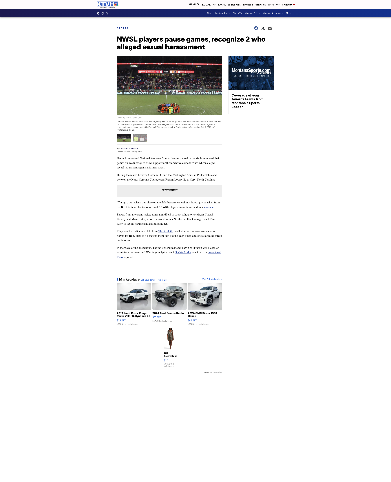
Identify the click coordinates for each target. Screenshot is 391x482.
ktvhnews (103, 13)
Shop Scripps (264, 4)
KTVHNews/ (99, 13)
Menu (193, 4)
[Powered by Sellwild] (217, 372)
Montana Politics (252, 13)
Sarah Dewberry (129, 148)
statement (209, 207)
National (219, 4)
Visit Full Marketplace (212, 279)
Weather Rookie (222, 13)
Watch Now (284, 4)
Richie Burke (183, 252)
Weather (234, 4)
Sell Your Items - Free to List (154, 280)
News (209, 13)
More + (289, 13)
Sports (248, 4)
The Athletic (165, 231)
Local (206, 4)
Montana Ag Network (273, 13)
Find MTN (237, 13)
